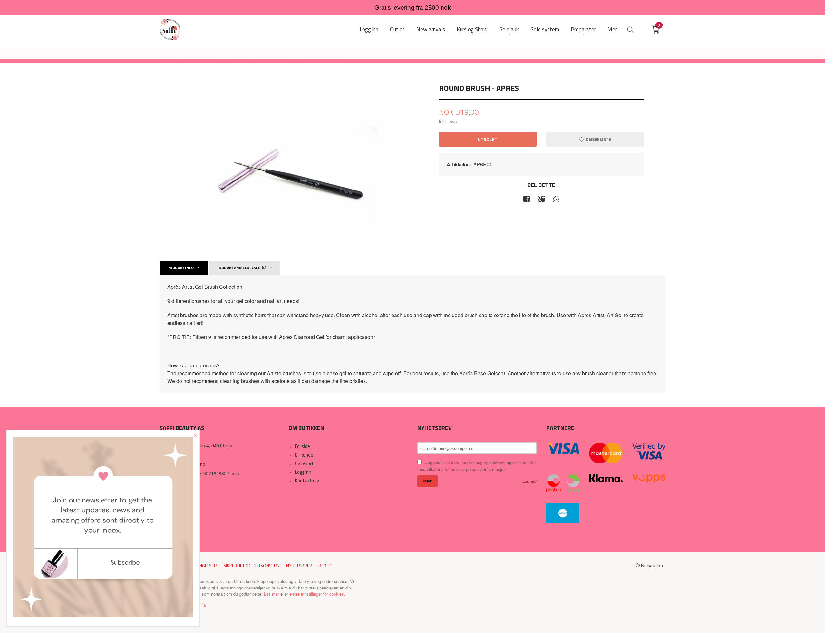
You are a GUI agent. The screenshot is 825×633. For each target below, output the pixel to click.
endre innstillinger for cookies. (317, 594)
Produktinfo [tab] (180, 268)
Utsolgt (488, 139)
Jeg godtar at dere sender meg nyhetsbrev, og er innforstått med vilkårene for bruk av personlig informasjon (476, 465)
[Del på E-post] (556, 200)
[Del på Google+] (541, 200)
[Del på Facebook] (526, 200)
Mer (612, 29)
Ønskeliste (598, 139)
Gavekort (304, 463)
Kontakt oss (308, 480)
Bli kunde (304, 455)
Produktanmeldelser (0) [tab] (241, 268)
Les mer (529, 481)
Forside (302, 446)
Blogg (325, 565)
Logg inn (303, 472)
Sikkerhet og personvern (251, 565)
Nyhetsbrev (299, 565)
